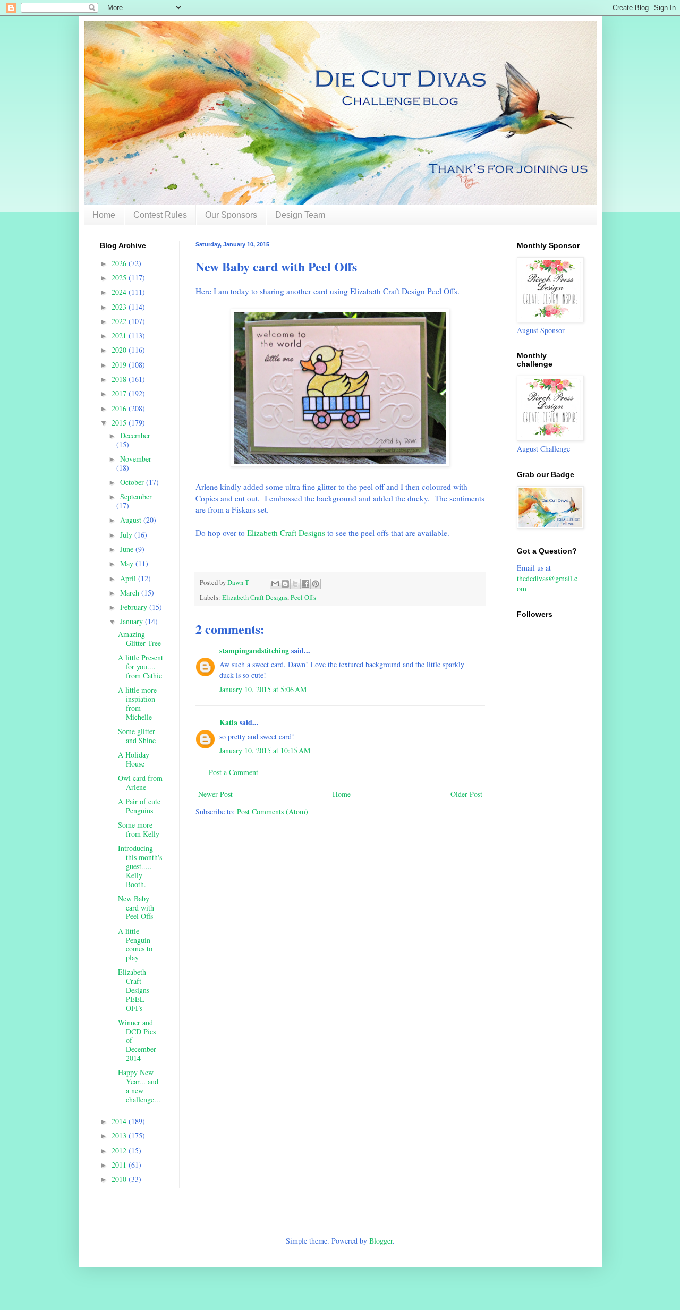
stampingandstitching (254, 650)
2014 (120, 1121)
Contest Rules (160, 214)
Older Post (466, 794)
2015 (120, 423)
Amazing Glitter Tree (139, 638)
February (134, 607)
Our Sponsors (231, 214)
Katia (228, 722)
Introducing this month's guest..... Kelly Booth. (140, 866)
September (136, 496)
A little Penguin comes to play (135, 944)
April (129, 578)
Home (103, 214)
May (127, 563)
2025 (120, 278)
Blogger (381, 1241)
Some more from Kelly (138, 829)
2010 (120, 1179)
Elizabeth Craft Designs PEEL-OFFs (133, 990)
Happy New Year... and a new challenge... (139, 1085)
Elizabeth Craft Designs (286, 533)
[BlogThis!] (285, 584)
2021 (120, 335)
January (132, 621)
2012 (120, 1150)
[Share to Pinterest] (315, 584)
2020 (120, 350)
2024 (120, 292)
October (133, 482)
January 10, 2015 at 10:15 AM (264, 750)
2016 (120, 408)
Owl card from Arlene (140, 782)
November (135, 459)
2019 (120, 365)
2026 (120, 263)
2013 (120, 1135)
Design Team (300, 214)
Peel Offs (303, 597)
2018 (120, 379)
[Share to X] (295, 584)
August (131, 520)
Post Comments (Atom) (272, 811)
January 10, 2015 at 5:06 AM (263, 689)
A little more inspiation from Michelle (137, 703)
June (127, 549)
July (127, 535)
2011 (120, 1165)
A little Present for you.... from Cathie (140, 666)
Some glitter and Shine (137, 735)
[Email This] (275, 584)
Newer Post (215, 794)
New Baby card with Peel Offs (136, 908)
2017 (120, 393)
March (130, 593)
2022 (120, 321)
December (135, 435)
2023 (120, 307)
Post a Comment (233, 772)
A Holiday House (133, 759)
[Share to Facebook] (305, 584)
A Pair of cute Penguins (139, 805)
